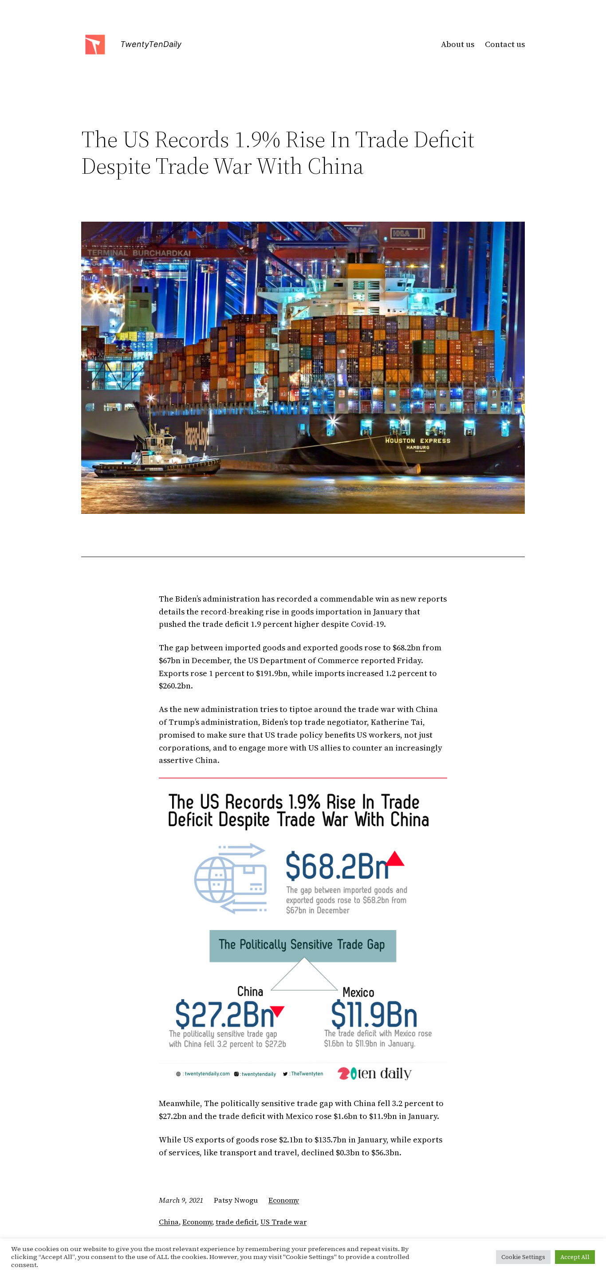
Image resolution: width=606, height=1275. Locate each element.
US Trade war (283, 1222)
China (169, 1222)
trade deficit (236, 1222)
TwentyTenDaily (150, 44)
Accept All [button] (575, 1257)
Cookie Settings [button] (523, 1257)
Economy (283, 1200)
